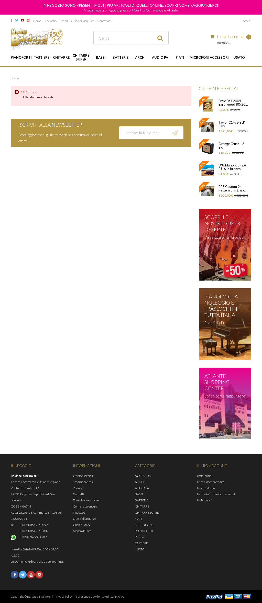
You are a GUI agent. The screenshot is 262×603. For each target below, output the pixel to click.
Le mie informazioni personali (216, 494)
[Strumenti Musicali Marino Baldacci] (37, 39)
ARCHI (140, 57)
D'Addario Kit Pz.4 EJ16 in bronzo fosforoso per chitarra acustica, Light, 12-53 (232, 167)
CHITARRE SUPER (81, 57)
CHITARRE (61, 57)
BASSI (101, 57)
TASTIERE (41, 57)
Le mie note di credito (210, 482)
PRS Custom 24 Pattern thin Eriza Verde (231, 188)
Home (37, 21)
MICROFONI (199, 57)
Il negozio (51, 21)
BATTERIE (120, 57)
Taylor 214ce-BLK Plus (232, 124)
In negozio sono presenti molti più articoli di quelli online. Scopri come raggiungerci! (131, 5)
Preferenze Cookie (87, 596)
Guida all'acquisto (82, 21)
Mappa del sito (82, 531)
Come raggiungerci (85, 506)
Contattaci (104, 21)
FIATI (180, 57)
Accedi (247, 21)
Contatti (78, 494)
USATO (239, 57)
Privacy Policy (64, 596)
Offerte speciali (83, 476)
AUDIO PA (160, 57)
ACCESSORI (219, 57)
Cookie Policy (81, 525)
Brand (64, 21)
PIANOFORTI (21, 57)
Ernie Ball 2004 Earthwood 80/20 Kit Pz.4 (232, 102)
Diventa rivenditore (86, 500)
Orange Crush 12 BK (231, 145)
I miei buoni (204, 500)
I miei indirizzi (206, 488)
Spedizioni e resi (83, 482)
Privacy (78, 488)
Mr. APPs (118, 596)
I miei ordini (204, 476)
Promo (139, 537)
